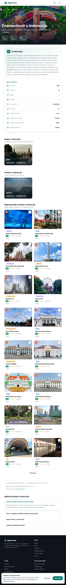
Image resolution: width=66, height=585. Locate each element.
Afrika (36, 543)
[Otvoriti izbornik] (54, 3)
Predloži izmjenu (20, 489)
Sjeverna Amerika (39, 551)
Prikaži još (33, 473)
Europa (36, 556)
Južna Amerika (38, 553)
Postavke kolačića (39, 569)
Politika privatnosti (39, 564)
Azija (9, 9)
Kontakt (6, 569)
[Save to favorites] (29, 212)
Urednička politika (9, 566)
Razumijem (57, 578)
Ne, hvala (47, 578)
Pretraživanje (38, 566)
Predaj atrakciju (8, 571)
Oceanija (36, 548)
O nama (6, 564)
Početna (4, 9)
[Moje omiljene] (60, 3)
